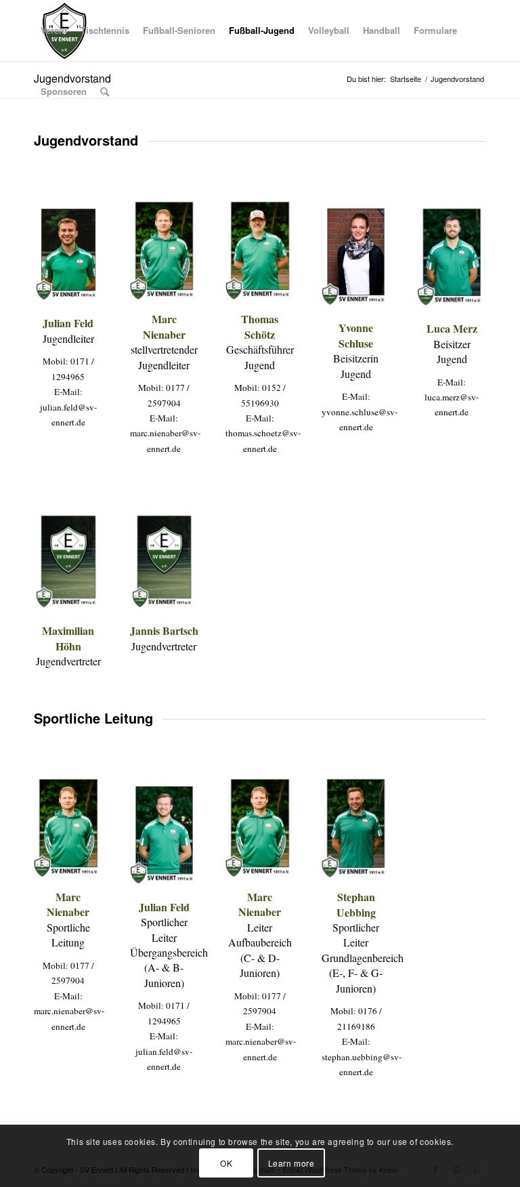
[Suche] (104, 91)
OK (226, 1163)
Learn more (291, 1163)
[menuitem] (54, 30)
